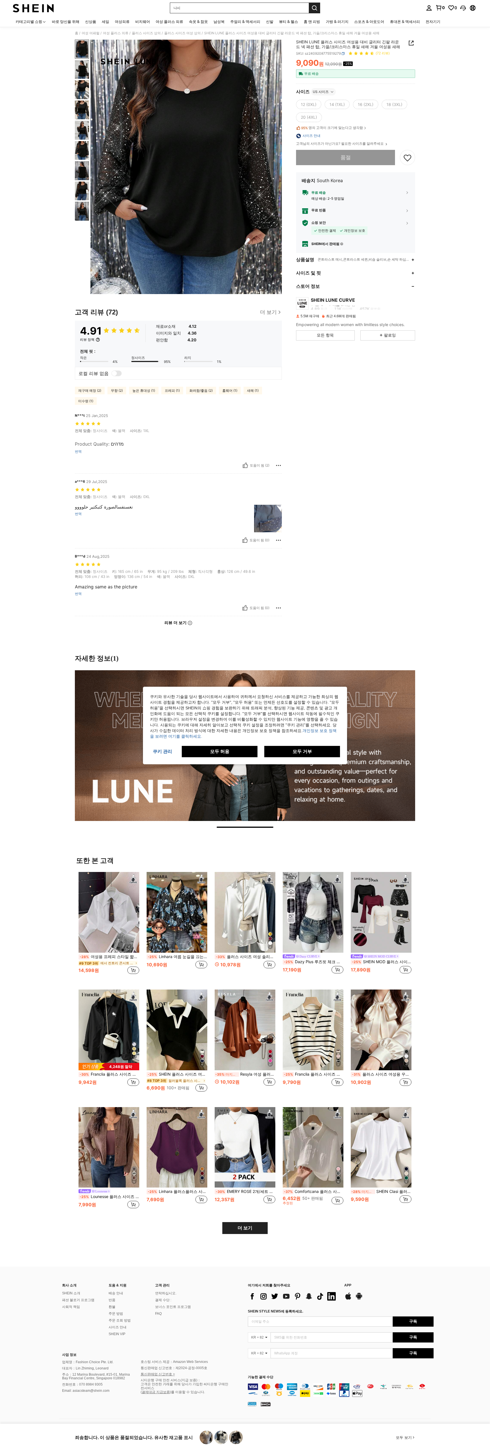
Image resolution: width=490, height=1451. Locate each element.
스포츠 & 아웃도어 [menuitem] (369, 21)
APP (347, 1285)
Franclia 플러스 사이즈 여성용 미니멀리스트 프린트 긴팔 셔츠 (109, 1074)
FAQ (158, 1314)
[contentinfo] (341, 1390)
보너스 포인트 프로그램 (173, 1307)
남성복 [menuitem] (219, 21)
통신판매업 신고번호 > (158, 1374)
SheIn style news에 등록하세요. (275, 1311)
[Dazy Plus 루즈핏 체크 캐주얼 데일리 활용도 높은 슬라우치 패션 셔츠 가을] (313, 912)
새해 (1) (253, 390)
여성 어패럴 (91, 33)
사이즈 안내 (117, 1327)
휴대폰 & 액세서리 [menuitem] (405, 21)
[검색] (314, 8)
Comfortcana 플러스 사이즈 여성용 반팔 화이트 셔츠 (313, 1191)
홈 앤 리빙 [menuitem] (312, 21)
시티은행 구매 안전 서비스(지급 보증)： (171, 1380)
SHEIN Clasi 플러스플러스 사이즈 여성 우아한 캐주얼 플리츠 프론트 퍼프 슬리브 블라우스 (381, 1191)
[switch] (116, 373)
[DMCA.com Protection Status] (266, 1404)
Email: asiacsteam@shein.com (85, 1391)
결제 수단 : (163, 1300)
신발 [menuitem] (269, 21)
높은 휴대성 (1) (143, 390)
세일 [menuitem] (105, 21)
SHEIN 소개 (71, 1293)
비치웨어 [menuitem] (142, 21)
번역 (78, 452)
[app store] (348, 1299)
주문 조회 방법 (120, 1320)
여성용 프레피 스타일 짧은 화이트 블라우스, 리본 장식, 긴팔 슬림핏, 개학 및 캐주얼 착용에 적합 (109, 956)
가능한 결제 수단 (260, 1377)
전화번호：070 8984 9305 (82, 1384)
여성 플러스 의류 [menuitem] (169, 21)
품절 (346, 158)
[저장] (407, 157)
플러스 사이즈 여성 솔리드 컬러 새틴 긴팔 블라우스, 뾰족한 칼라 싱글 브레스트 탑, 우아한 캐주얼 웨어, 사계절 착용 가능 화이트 (245, 956)
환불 (112, 1307)
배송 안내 (116, 1293)
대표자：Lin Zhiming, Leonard (85, 1368)
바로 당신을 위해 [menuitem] (65, 21)
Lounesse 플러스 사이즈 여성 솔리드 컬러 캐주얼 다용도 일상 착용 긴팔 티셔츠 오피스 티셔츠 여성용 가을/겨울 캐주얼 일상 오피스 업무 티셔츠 (109, 1196)
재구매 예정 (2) (89, 390)
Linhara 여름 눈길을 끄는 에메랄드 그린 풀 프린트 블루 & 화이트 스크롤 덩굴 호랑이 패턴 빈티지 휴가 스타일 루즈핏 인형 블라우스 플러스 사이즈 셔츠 (177, 956)
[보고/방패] (278, 465)
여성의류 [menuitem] (122, 21)
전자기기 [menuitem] (433, 21)
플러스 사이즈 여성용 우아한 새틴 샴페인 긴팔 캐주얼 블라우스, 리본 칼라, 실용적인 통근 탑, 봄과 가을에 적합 (381, 1074)
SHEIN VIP (117, 1334)
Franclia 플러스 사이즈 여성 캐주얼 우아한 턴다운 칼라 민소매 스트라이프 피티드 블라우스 (313, 1074)
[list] (293, 1296)
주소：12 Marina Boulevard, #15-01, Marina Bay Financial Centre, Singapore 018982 (96, 1376)
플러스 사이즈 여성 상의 (182, 33)
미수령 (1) (85, 401)
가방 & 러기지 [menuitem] (337, 21)
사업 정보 (69, 1355)
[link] (440, 7)
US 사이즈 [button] (321, 92)
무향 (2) (117, 390)
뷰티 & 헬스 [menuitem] (288, 21)
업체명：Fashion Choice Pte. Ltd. (87, 1362)
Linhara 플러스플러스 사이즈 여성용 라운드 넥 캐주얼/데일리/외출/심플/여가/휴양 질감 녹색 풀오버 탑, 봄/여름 (177, 1191)
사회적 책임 (71, 1307)
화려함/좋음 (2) (201, 390)
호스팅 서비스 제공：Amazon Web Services (174, 1362)
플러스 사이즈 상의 (146, 33)
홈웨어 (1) (229, 390)
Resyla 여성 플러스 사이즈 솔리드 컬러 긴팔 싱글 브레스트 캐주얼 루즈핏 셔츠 (245, 1074)
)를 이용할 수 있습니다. (187, 1392)
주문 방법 (116, 1314)
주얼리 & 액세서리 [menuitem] (245, 21)
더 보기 (245, 1228)
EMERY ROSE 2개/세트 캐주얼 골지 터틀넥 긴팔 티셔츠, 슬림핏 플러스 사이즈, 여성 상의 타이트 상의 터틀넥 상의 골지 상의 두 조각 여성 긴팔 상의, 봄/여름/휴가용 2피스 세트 (245, 1191)
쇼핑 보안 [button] (318, 223)
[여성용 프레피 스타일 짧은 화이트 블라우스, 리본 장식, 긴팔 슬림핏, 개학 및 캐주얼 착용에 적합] (109, 912)
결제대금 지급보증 (156, 1392)
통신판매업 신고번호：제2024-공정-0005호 (174, 1368)
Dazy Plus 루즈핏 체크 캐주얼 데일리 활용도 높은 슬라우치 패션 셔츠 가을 (313, 961)
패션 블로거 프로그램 (78, 1300)
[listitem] (108, 926)
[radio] (308, 104)
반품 (112, 1300)
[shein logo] (33, 8)
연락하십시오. (165, 1293)
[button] (463, 8)
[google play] (359, 1299)
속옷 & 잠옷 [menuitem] (198, 21)
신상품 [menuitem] (90, 21)
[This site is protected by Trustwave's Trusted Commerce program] (252, 1404)
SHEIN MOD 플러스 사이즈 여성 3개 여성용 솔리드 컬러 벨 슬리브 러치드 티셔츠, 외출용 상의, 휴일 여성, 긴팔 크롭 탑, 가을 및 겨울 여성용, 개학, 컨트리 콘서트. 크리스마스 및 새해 (381, 961)
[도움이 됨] (245, 465)
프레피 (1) (172, 390)
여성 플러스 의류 (115, 33)
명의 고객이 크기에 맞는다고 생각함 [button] (332, 128)
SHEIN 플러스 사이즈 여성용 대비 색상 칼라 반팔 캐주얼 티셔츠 (177, 1074)
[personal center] (429, 8)
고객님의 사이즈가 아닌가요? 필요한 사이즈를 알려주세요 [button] (340, 144)
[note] (109, 1066)
